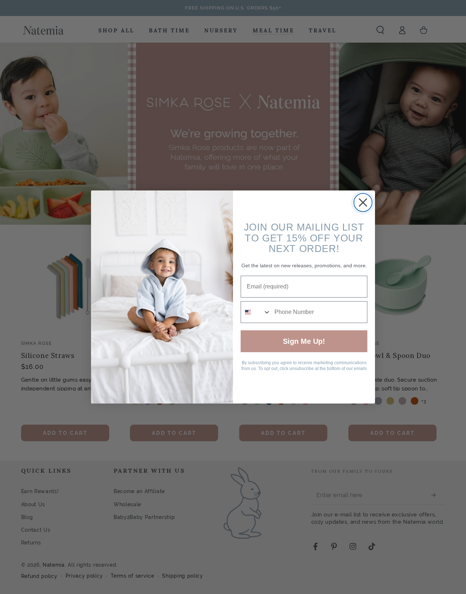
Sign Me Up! (304, 341)
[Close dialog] (363, 202)
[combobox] (256, 312)
